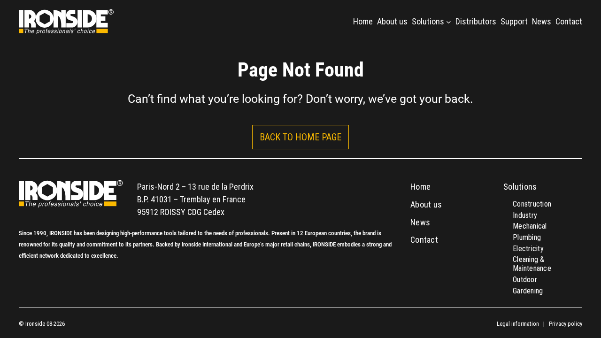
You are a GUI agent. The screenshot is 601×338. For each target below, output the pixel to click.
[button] (300, 137)
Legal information (518, 323)
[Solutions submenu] (448, 21)
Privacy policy (565, 323)
